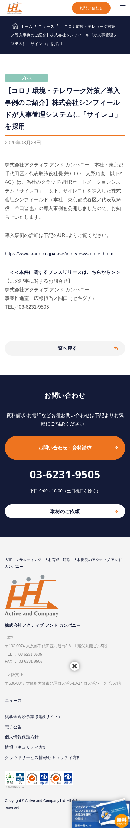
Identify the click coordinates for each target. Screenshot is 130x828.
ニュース (13, 700)
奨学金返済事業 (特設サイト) (32, 716)
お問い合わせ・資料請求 (65, 447)
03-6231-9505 (65, 474)
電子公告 (13, 726)
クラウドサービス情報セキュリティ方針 (43, 757)
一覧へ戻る (65, 348)
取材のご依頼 (65, 511)
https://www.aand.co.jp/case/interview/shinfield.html (60, 253)
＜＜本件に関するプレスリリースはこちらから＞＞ (65, 272)
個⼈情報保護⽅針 (22, 736)
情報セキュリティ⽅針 (26, 747)
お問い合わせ (91, 8)
